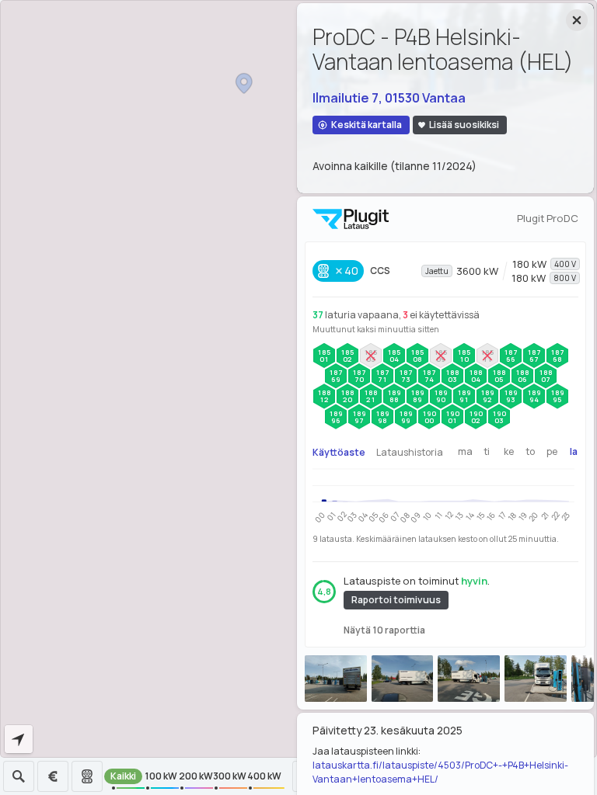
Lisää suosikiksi (464, 124)
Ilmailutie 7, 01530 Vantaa (389, 97)
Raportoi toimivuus (396, 599)
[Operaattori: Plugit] (350, 219)
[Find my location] (19, 739)
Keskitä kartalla (366, 124)
